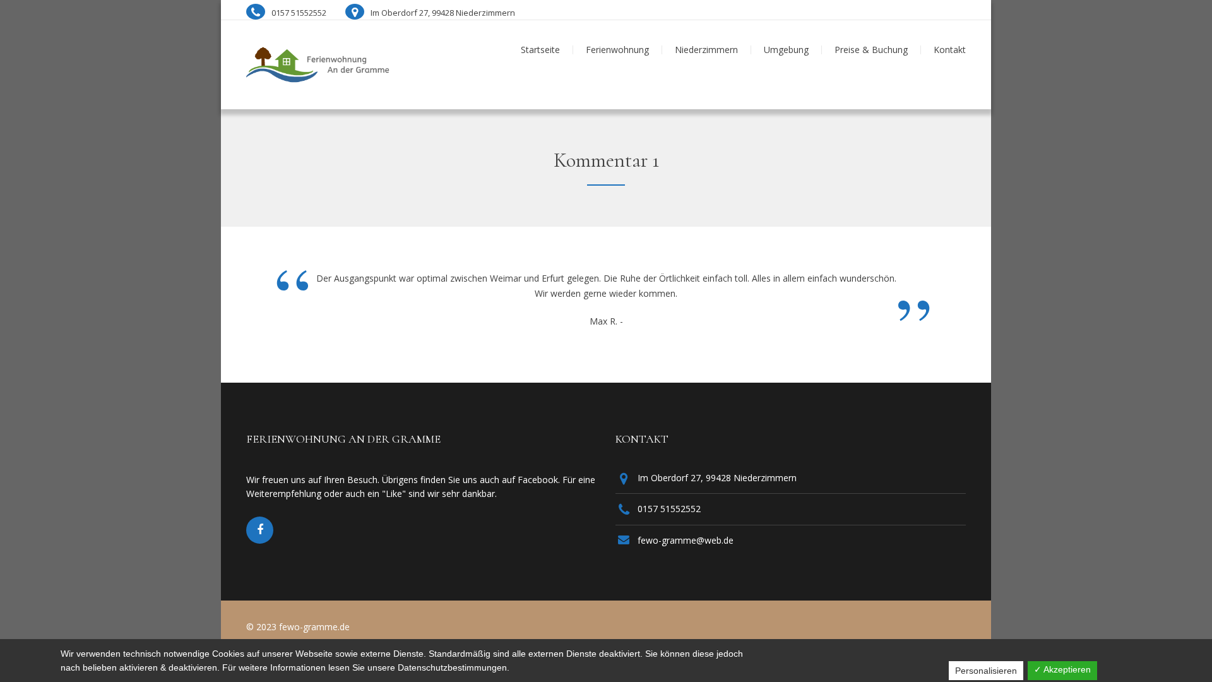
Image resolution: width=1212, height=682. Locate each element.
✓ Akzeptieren (1062, 669)
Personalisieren (986, 671)
